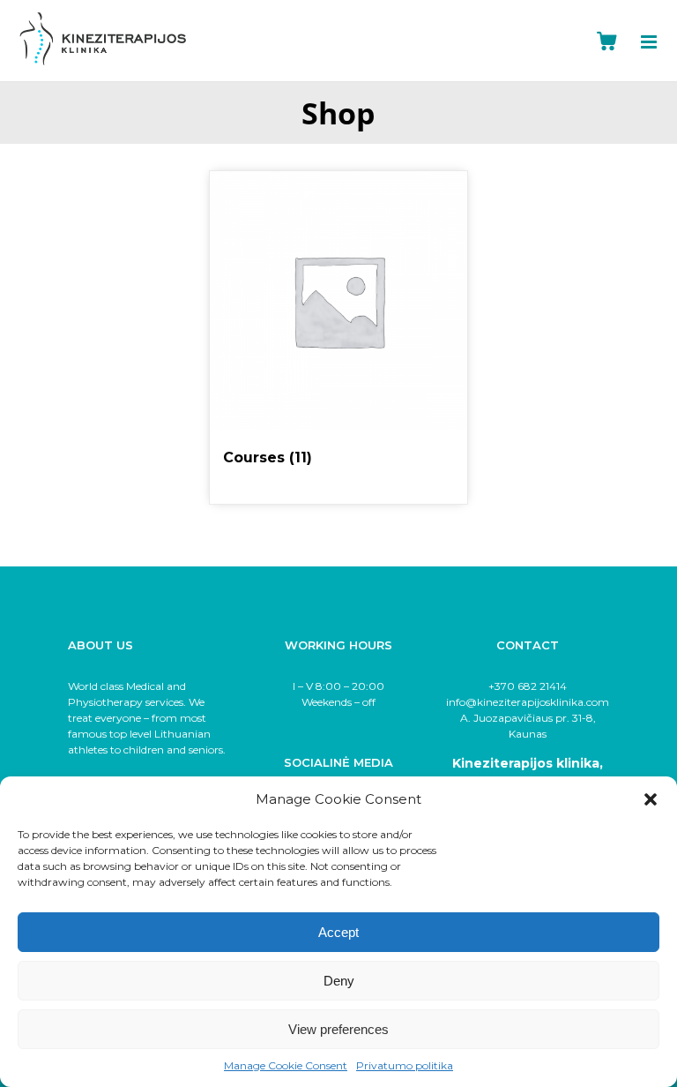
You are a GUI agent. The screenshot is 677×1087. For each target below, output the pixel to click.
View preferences (338, 1029)
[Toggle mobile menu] (659, 42)
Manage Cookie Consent (285, 1065)
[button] (650, 799)
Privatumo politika (404, 1065)
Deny (339, 980)
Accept (338, 932)
